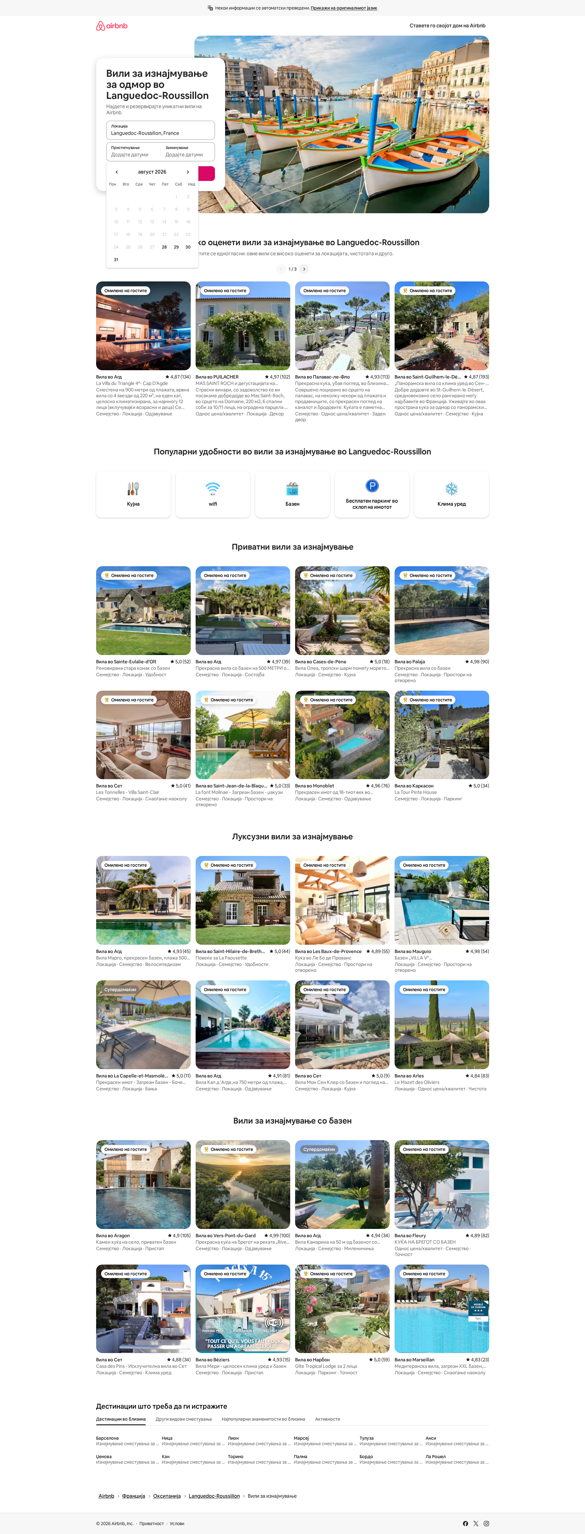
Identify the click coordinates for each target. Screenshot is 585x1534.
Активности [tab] (327, 1419)
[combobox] (160, 133)
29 (176, 247)
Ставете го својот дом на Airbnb (448, 25)
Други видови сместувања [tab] (184, 1419)
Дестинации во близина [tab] (121, 1419)
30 (188, 247)
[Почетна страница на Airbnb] (111, 25)
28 (164, 247)
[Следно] (304, 269)
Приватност (151, 1523)
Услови (177, 1523)
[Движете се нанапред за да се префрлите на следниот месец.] (187, 172)
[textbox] (133, 154)
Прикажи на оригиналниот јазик (344, 8)
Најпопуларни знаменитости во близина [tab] (263, 1419)
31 (116, 259)
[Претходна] (281, 269)
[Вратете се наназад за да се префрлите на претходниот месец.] (117, 172)
